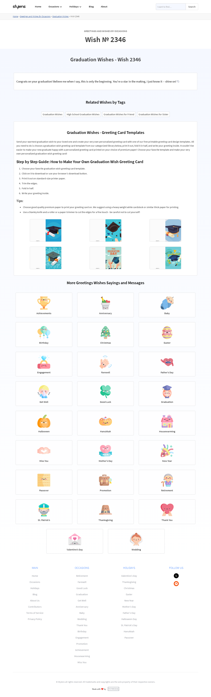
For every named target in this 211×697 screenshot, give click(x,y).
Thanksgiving (129, 581)
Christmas (129, 588)
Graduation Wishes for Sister (153, 114)
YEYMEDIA (113, 689)
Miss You (82, 662)
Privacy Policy (35, 619)
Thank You (81, 625)
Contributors (35, 606)
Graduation (82, 594)
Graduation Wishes (60, 16)
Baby (81, 612)
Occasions (35, 581)
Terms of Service (34, 612)
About (104, 6)
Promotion (82, 643)
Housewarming (82, 656)
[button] (55, 7)
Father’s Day (129, 612)
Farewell (82, 581)
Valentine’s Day (129, 575)
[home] (19, 6)
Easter (129, 594)
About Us (35, 600)
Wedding (82, 619)
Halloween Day (129, 619)
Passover (129, 637)
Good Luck (82, 588)
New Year (129, 600)
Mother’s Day (129, 606)
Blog (91, 6)
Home (38, 6)
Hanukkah (129, 631)
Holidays (34, 588)
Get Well (82, 600)
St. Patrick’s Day (129, 625)
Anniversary (82, 606)
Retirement (82, 575)
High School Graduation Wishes (83, 114)
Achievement (82, 649)
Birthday (82, 631)
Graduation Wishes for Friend (119, 114)
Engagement (82, 637)
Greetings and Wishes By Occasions (35, 16)
